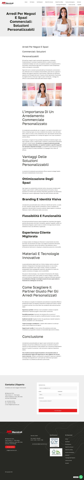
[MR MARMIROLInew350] (7, 2)
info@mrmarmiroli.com (13, 404)
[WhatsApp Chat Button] (81, 477)
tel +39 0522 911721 (10, 401)
